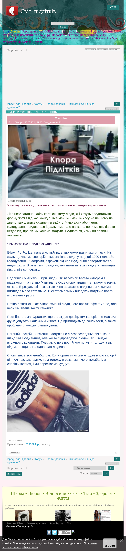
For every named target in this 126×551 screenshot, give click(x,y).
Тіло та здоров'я (55, 104)
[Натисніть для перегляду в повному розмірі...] (48, 431)
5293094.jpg (33, 444)
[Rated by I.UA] (79, 534)
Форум (38, 104)
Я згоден (110, 543)
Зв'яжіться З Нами (15, 523)
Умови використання (36, 523)
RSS (69, 523)
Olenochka (61, 118)
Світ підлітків (38, 11)
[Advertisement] (63, 77)
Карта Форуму (56, 523)
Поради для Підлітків (19, 104)
